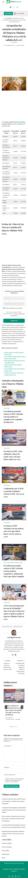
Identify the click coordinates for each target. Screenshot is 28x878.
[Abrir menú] (3, 2)
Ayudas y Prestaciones (16, 562)
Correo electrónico (10, 774)
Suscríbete (8, 13)
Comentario (8, 746)
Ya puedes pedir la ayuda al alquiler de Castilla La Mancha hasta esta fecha (20, 667)
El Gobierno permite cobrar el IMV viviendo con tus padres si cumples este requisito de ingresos (13, 416)
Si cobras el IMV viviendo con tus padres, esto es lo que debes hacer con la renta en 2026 (14, 531)
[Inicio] (4, 18)
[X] (14, 7)
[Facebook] (10, 7)
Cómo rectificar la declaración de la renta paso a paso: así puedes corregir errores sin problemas (13, 710)
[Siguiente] (22, 707)
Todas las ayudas (7, 843)
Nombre (7, 767)
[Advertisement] (14, 62)
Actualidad (14, 42)
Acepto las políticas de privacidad (13, 308)
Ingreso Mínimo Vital (7, 626)
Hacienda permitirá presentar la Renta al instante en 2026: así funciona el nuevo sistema (13, 834)
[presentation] (14, 398)
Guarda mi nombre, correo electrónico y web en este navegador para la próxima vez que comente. (14, 780)
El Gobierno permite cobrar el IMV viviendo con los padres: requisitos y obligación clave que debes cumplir (14, 571)
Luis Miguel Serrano (10, 45)
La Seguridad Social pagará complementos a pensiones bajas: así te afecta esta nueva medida (14, 810)
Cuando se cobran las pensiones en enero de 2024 (8, 665)
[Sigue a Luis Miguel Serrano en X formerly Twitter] (12, 654)
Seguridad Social (18, 626)
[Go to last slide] (6, 707)
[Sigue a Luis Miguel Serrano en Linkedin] (15, 654)
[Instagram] (17, 7)
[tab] (12, 726)
